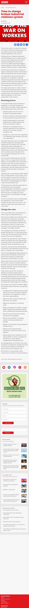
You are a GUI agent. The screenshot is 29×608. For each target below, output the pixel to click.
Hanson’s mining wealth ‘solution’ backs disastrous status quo (11, 495)
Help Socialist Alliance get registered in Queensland (12, 513)
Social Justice (4, 359)
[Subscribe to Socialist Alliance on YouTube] (3, 367)
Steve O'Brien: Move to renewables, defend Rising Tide (13, 518)
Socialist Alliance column (7, 476)
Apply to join (4, 607)
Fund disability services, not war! (11, 510)
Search (8, 432)
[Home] (4, 2)
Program (3, 600)
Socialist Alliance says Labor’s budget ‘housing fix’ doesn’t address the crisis (10, 461)
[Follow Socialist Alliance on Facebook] (9, 367)
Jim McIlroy (4, 21)
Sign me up (8, 423)
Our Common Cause (11, 7)
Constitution (4, 602)
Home (2, 7)
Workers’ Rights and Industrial (15, 359)
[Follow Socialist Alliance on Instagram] (14, 367)
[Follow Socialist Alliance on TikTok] (19, 367)
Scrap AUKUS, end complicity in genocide (10, 485)
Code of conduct (5, 603)
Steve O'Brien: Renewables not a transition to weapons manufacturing (14, 525)
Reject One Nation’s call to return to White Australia (11, 455)
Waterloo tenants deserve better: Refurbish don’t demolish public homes (11, 467)
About (2, 597)
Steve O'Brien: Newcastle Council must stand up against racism (14, 529)
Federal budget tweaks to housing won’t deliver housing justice (11, 500)
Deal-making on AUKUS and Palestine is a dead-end (9, 480)
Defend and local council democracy (11, 521)
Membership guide (5, 599)
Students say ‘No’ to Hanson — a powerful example (10, 444)
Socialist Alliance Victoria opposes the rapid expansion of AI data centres (11, 450)
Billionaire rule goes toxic (9, 489)
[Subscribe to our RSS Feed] (25, 367)
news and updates (10, 441)
